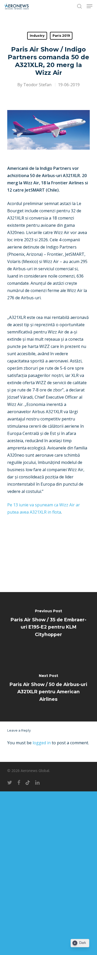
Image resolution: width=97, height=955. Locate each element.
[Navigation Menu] (89, 6)
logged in (42, 743)
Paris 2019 (61, 36)
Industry (37, 36)
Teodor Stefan (37, 85)
